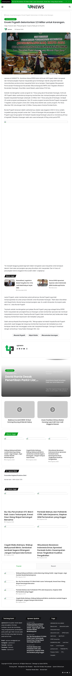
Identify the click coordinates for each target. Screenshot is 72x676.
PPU (62, 652)
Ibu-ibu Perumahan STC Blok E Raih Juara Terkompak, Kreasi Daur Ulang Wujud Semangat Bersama (18, 516)
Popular (18, 566)
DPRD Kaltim (65, 632)
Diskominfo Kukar (55, 629)
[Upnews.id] (36, 6)
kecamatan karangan (50, 335)
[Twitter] (22, 349)
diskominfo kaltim (64, 626)
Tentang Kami (13, 666)
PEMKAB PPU (64, 649)
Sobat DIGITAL (43, 663)
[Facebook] (20, 349)
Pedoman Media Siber (32, 669)
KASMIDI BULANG (55, 642)
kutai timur (65, 642)
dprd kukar (53, 636)
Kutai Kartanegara (15, 15)
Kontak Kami (43, 669)
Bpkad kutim (53, 626)
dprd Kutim (34, 335)
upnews (10, 29)
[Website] (18, 349)
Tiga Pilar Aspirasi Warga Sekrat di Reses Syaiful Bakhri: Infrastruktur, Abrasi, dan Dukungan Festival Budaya (23, 378)
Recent (53, 566)
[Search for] (70, 7)
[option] (36, 378)
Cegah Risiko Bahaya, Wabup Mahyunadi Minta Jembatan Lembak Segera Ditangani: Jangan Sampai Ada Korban (35, 453)
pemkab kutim (54, 649)
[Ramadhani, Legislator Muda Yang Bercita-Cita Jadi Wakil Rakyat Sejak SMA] (9, 282)
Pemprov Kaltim (54, 652)
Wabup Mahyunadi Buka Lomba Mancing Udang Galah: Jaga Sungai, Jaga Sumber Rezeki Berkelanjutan (13, 453)
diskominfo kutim (54, 632)
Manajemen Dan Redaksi (25, 666)
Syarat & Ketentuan (58, 666)
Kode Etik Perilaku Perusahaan (42, 666)
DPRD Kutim (10, 370)
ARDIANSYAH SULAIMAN (57, 623)
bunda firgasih (20, 335)
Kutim (51, 645)
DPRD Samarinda (55, 639)
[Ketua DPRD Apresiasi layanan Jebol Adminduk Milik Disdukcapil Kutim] (42, 282)
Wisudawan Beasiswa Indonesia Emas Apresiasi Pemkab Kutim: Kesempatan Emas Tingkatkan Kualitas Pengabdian (57, 454)
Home (7, 15)
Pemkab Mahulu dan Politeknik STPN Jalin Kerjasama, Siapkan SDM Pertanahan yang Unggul (52, 514)
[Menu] (2, 7)
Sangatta (52, 655)
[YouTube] (24, 349)
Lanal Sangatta (60, 645)
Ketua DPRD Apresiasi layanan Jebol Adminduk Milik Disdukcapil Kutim (57, 283)
